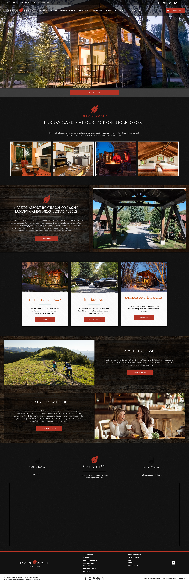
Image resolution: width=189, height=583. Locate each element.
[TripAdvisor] (177, 2)
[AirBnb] (182, 2)
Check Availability (175, 10)
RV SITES (45, 2)
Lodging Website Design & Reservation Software (160, 578)
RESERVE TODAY (94, 319)
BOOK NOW (94, 92)
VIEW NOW (144, 317)
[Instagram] (165, 2)
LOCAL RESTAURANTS (49, 429)
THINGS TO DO (140, 372)
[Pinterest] (171, 2)
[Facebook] (160, 2)
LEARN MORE (46, 239)
